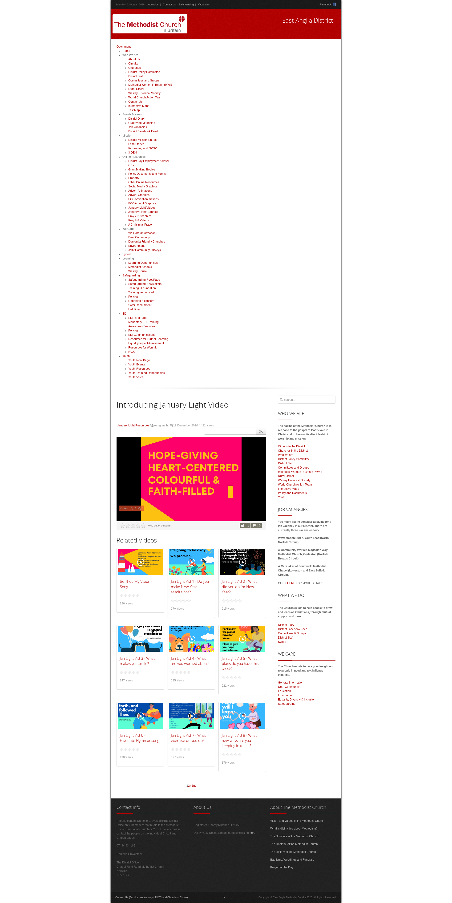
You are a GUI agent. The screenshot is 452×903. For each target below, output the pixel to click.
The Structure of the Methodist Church (294, 836)
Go (261, 431)
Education (284, 691)
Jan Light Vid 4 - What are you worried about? (190, 661)
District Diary (286, 625)
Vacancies (204, 4)
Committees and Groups (293, 467)
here (252, 832)
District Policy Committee (294, 459)
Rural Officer (286, 476)
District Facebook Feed (292, 629)
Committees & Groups (292, 633)
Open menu (124, 46)
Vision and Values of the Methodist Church (297, 820)
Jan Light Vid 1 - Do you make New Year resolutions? (190, 587)
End (194, 785)
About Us (153, 4)
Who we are (285, 455)
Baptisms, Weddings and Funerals (292, 859)
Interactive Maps (288, 488)
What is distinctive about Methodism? (294, 828)
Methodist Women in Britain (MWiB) (300, 472)
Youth (281, 497)
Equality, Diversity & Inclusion (296, 699)
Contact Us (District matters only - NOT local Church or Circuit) (151, 897)
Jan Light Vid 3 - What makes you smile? (137, 661)
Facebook (325, 4)
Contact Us (169, 4)
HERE (291, 583)
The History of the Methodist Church (293, 852)
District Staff (285, 463)
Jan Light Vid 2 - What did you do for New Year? (239, 587)
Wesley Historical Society (294, 480)
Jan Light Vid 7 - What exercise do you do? (188, 738)
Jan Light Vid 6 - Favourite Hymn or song (139, 738)
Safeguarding (186, 4)
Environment (286, 695)
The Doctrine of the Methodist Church (294, 844)
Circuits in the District (291, 446)
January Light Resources (133, 425)
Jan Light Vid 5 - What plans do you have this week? (240, 664)
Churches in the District (293, 450)
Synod (282, 642)
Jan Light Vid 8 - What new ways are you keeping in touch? (239, 741)
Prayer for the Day (281, 867)
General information (290, 682)
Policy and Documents (292, 493)
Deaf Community (288, 686)
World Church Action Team (295, 484)
